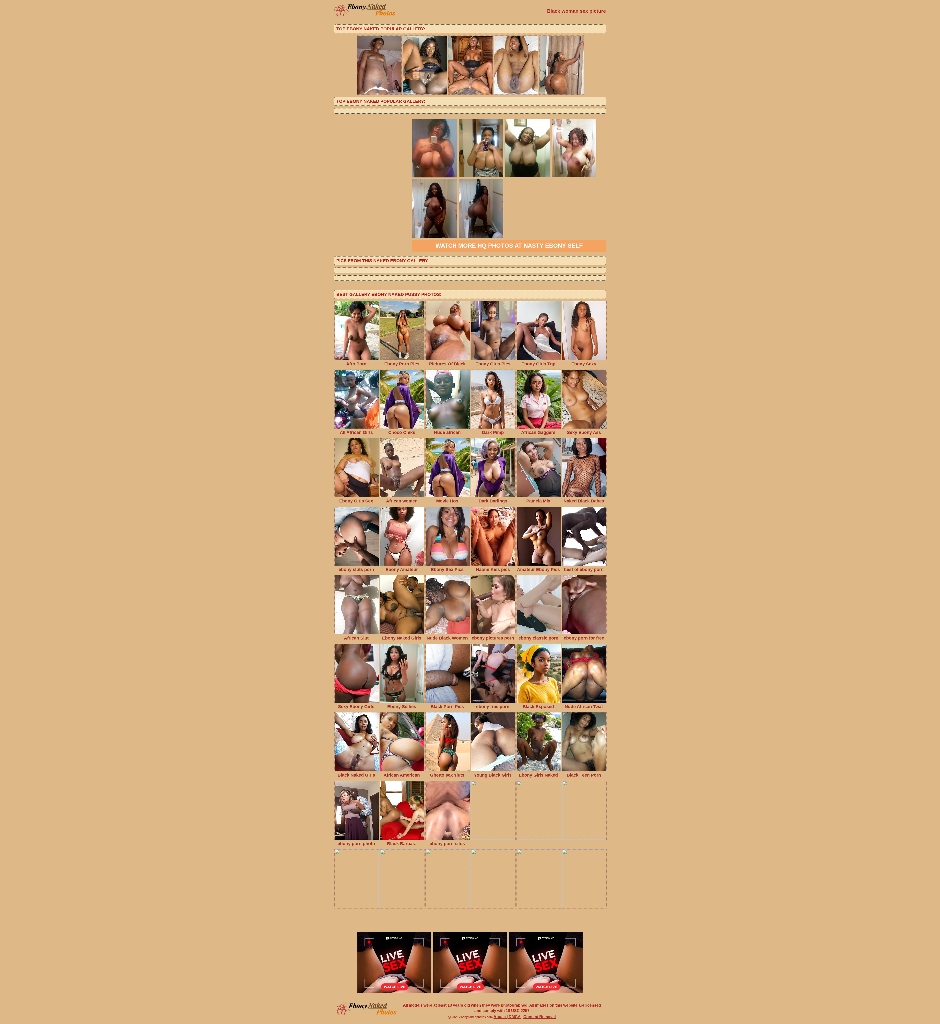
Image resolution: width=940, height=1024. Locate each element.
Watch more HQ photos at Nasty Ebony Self (509, 245)
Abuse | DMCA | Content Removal (525, 1017)
